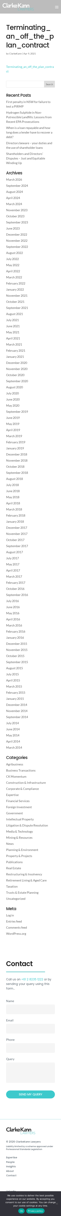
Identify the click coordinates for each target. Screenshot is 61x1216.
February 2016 (15, 631)
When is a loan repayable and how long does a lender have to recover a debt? (29, 132)
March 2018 (14, 509)
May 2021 (12, 332)
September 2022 (17, 247)
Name (10, 1001)
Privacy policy (35, 1211)
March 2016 (14, 625)
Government (14, 813)
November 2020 (16, 369)
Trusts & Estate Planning (22, 892)
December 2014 (16, 705)
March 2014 (14, 747)
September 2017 (17, 546)
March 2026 (14, 179)
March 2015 (14, 686)
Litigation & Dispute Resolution (27, 825)
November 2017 (16, 534)
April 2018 (13, 503)
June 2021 (13, 326)
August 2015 (14, 668)
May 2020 (12, 405)
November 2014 (16, 711)
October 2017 (15, 540)
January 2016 (15, 637)
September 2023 (17, 222)
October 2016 (15, 589)
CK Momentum (16, 776)
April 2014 (13, 741)
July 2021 (12, 320)
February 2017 (15, 582)
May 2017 (12, 564)
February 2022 (15, 283)
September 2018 (17, 472)
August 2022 (14, 253)
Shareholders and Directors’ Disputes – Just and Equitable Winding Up (25, 158)
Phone (10, 1039)
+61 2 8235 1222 (32, 979)
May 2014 (12, 735)
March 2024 (14, 204)
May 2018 (12, 497)
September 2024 (17, 185)
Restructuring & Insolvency (24, 874)
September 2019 (17, 411)
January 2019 (15, 448)
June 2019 (13, 418)
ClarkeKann (15, 53)
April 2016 (13, 619)
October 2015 (15, 656)
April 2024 (13, 198)
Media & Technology (19, 831)
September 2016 (17, 595)
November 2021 (16, 295)
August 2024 (14, 192)
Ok (21, 1211)
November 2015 (16, 650)
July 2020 (12, 393)
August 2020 (14, 387)
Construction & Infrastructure (26, 782)
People (10, 1162)
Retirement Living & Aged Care (26, 880)
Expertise (12, 795)
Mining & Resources (19, 837)
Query (10, 1059)
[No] (56, 1203)
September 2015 (17, 662)
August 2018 (14, 479)
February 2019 (15, 442)
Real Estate (13, 868)
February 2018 (15, 515)
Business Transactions (21, 770)
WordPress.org (16, 933)
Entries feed (14, 921)
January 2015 (15, 698)
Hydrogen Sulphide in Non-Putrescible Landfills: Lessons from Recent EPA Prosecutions (29, 117)
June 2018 (13, 491)
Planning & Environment (22, 850)
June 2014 (13, 729)
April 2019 (13, 430)
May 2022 (12, 265)
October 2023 (15, 216)
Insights (11, 1166)
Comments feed (16, 927)
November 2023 (16, 210)
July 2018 (12, 485)
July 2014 (12, 723)
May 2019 (12, 424)
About (10, 1171)
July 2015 (12, 674)
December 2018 (16, 454)
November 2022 (16, 240)
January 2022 (15, 289)
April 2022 (13, 271)
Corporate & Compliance (22, 789)
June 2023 (13, 228)
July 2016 (12, 601)
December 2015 (16, 643)
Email (10, 1020)
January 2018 (15, 521)
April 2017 (13, 570)
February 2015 (15, 692)
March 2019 (14, 436)
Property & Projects (19, 856)
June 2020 (13, 399)
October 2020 (15, 375)
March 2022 (14, 277)
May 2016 (12, 613)
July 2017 (12, 558)
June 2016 (13, 607)
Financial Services (18, 801)
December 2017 (16, 527)
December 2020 (16, 363)
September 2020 (17, 381)
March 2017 (14, 576)
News (10, 844)
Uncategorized (15, 898)
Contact (11, 1175)
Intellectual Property (20, 819)
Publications (14, 862)
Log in (10, 915)
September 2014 (17, 717)
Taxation (12, 886)
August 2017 (14, 552)
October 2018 (15, 466)
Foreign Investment (19, 807)
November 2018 (16, 460)
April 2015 (13, 680)
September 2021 (17, 308)
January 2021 (15, 356)
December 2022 (16, 234)
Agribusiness (14, 764)
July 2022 (12, 259)
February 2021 (15, 350)
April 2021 (13, 338)
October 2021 (15, 301)
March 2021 (14, 344)
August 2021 (14, 314)
